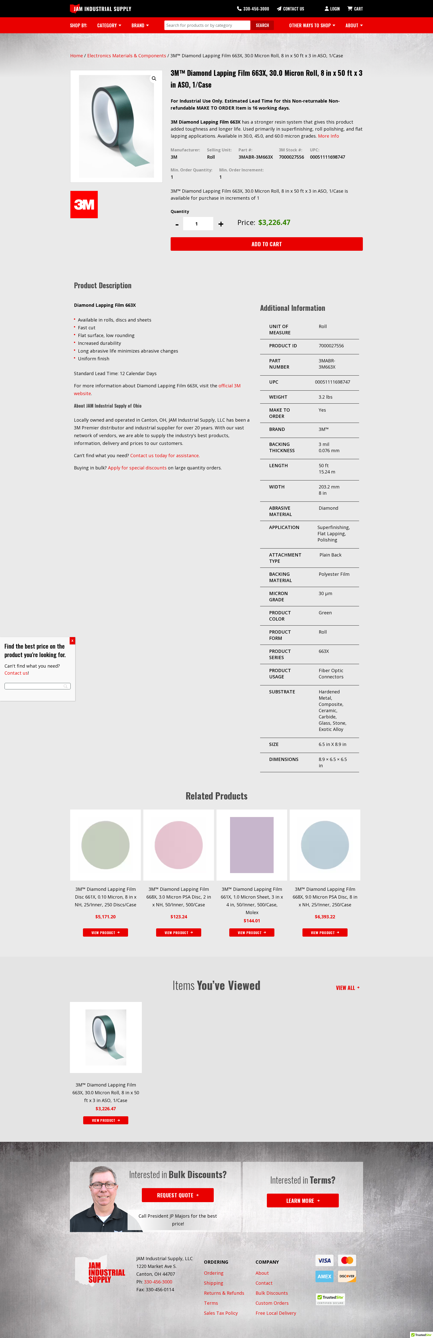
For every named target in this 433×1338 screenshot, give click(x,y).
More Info (328, 136)
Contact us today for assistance (164, 455)
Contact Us (293, 9)
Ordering (214, 1273)
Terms (211, 1303)
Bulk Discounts (272, 1293)
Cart (358, 9)
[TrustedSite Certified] (330, 1299)
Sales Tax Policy (221, 1313)
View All (345, 987)
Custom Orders (272, 1303)
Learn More (300, 1200)
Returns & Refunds (224, 1293)
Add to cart (267, 244)
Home (76, 56)
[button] (154, 78)
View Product (104, 1120)
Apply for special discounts (137, 468)
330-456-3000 (256, 9)
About (262, 1273)
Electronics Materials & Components (126, 56)
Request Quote (175, 1195)
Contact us (16, 673)
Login (335, 9)
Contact (264, 1283)
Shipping (213, 1283)
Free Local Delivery (276, 1313)
